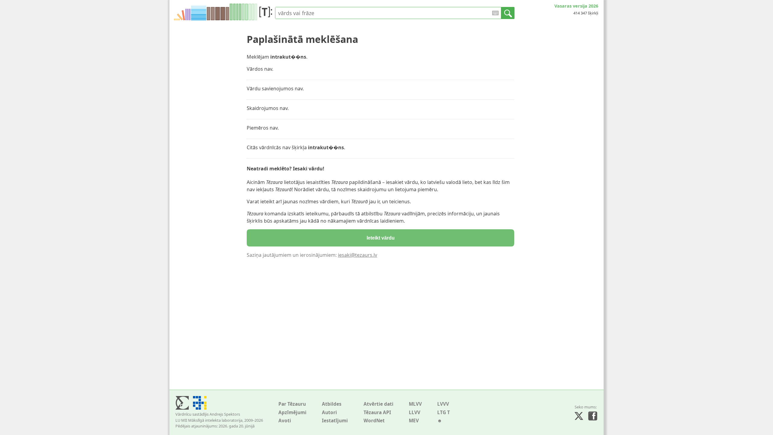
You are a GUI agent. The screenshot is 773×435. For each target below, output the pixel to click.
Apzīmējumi (292, 412)
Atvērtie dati (378, 404)
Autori (329, 412)
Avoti (284, 420)
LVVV (443, 404)
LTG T (443, 412)
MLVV (415, 404)
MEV (414, 420)
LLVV (414, 412)
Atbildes (332, 404)
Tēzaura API (377, 412)
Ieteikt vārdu (381, 237)
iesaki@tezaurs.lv (357, 255)
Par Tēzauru (292, 404)
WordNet (374, 420)
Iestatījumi (335, 420)
